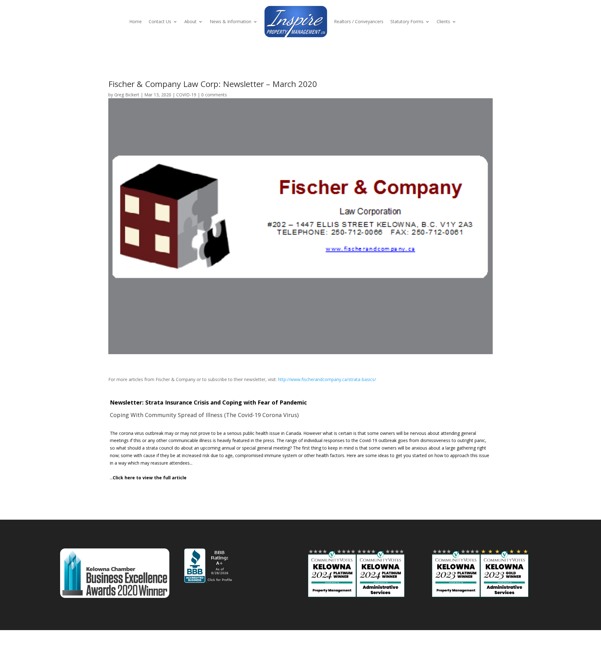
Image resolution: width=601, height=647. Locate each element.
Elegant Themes (105, 638)
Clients (443, 21)
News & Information (230, 21)
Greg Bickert (126, 95)
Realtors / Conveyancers (358, 21)
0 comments (214, 95)
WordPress (166, 638)
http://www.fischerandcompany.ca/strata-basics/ (327, 379)
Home (135, 21)
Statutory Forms (407, 21)
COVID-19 (186, 95)
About (190, 21)
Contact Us (160, 21)
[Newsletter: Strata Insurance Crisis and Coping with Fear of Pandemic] (300, 439)
